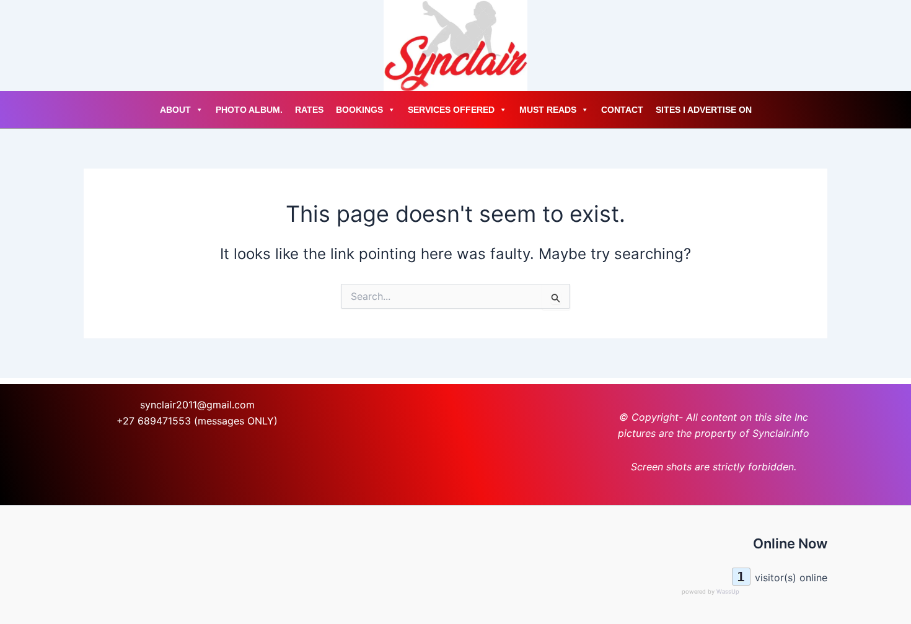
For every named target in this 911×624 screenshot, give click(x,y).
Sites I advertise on (704, 110)
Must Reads (547, 110)
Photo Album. (249, 110)
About (175, 110)
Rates (309, 110)
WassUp (727, 591)
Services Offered (451, 110)
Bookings (359, 110)
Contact (622, 110)
